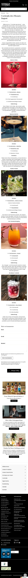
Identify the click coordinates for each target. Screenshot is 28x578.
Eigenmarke (16, 505)
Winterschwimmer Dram (6, 523)
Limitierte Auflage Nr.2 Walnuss (6, 513)
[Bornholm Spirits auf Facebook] (17, 542)
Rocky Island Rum (5, 525)
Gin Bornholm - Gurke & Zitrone (15, 200)
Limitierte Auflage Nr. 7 (6, 532)
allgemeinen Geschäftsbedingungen (10, 363)
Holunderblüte (15, 207)
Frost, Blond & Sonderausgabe (4, 499)
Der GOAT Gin (4, 517)
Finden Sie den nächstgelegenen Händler (20, 499)
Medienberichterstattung (19, 507)
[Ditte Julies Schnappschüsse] (14, 411)
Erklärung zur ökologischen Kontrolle (20, 518)
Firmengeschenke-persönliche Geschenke (19, 526)
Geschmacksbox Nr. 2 (6, 528)
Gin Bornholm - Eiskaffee (15, 146)
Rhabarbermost (15, 94)
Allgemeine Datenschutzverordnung (19, 515)
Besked (3, 343)
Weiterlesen (14, 400)
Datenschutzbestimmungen (7, 364)
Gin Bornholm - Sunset (15, 253)
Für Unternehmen (18, 509)
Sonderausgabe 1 (5, 502)
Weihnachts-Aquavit (5, 509)
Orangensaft (15, 255)
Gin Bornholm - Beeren (15, 92)
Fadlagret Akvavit (5, 511)
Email (2, 336)
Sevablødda (4, 534)
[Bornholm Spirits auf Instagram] (14, 542)
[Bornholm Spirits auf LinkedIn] (19, 542)
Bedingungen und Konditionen (18, 512)
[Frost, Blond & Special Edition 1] (14, 388)
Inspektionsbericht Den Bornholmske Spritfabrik (19, 521)
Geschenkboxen (4, 536)
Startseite (3, 13)
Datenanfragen (17, 530)
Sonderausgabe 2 (5, 504)
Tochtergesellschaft (18, 504)
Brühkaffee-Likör (15, 148)
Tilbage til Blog (15, 370)
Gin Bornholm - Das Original (15, 305)
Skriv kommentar (7, 358)
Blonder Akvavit (4, 507)
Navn (2, 329)
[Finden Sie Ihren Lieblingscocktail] (14, 439)
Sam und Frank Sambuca (6, 526)
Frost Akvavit (4, 505)
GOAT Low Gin (4, 521)
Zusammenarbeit (18, 528)
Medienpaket (17, 523)
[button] (24, 577)
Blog (7, 13)
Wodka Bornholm (5, 530)
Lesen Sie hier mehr (14, 428)
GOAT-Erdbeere (4, 519)
